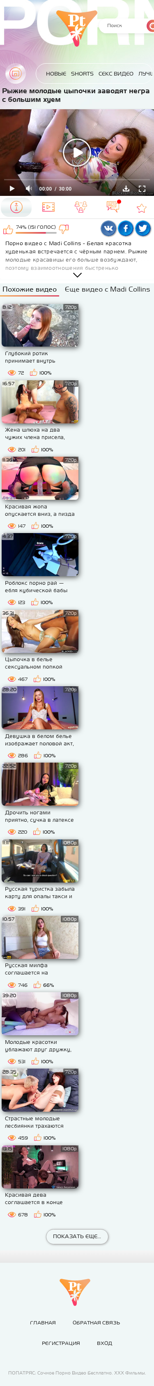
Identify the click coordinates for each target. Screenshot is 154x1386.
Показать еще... (77, 1236)
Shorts (82, 74)
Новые (56, 74)
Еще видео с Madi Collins (107, 289)
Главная (15, 73)
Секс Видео (116, 74)
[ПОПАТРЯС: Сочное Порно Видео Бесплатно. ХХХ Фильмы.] (75, 1292)
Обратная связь (96, 1323)
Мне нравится (8, 229)
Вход (104, 1343)
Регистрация (61, 1343)
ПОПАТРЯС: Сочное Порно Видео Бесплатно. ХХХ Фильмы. (77, 1372)
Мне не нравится (64, 229)
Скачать (126, 188)
